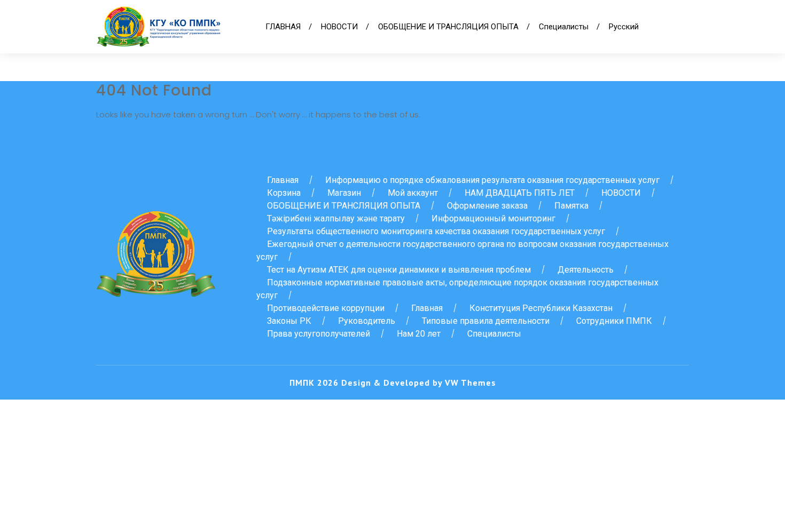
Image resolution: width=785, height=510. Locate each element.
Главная (283, 180)
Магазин (344, 193)
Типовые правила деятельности (486, 321)
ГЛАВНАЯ (283, 26)
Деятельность (586, 270)
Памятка (571, 206)
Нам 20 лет (419, 334)
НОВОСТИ (339, 26)
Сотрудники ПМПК (614, 321)
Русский (624, 26)
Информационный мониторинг (493, 218)
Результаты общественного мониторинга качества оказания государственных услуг (436, 231)
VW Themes (469, 382)
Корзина (284, 193)
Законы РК (289, 321)
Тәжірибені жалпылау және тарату (336, 218)
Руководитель (366, 321)
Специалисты (563, 26)
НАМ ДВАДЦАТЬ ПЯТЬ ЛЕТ (520, 193)
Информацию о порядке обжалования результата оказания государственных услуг (492, 180)
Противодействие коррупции (325, 308)
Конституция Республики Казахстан (541, 308)
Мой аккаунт (413, 193)
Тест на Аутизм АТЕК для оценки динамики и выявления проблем (399, 270)
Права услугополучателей (318, 334)
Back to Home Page (135, 134)
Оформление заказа (487, 206)
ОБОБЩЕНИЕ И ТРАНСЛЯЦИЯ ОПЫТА (448, 26)
